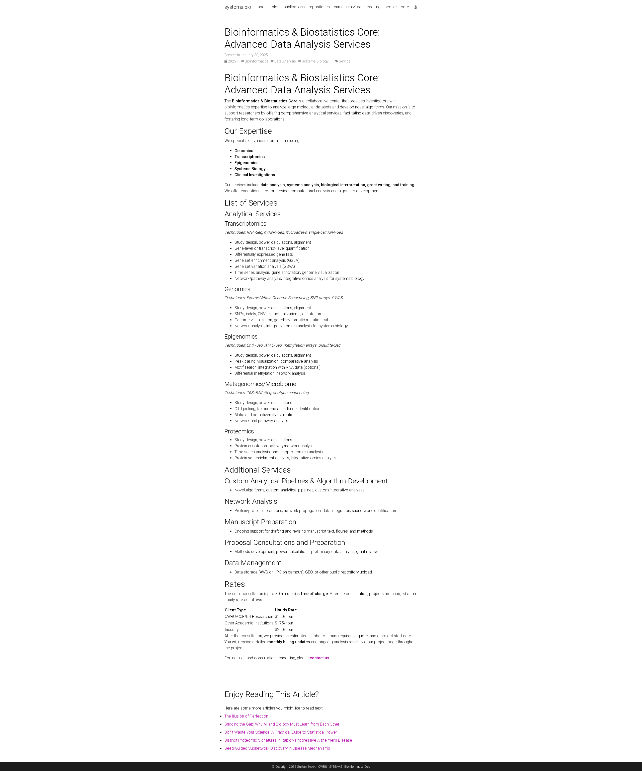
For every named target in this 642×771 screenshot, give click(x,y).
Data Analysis (285, 61)
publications (294, 7)
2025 (232, 61)
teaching (372, 7)
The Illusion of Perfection (246, 716)
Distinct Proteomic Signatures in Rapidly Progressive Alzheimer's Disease (288, 740)
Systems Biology (315, 61)
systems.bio (237, 7)
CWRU (322, 766)
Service (344, 61)
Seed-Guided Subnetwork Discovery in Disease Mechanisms (277, 748)
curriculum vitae (347, 7)
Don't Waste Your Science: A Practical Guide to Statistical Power (280, 732)
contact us (319, 658)
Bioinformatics (256, 61)
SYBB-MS (335, 766)
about (263, 7)
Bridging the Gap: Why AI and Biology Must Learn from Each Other (281, 724)
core (405, 7)
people (390, 7)
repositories (319, 7)
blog (276, 7)
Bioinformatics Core (357, 766)
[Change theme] (414, 5)
